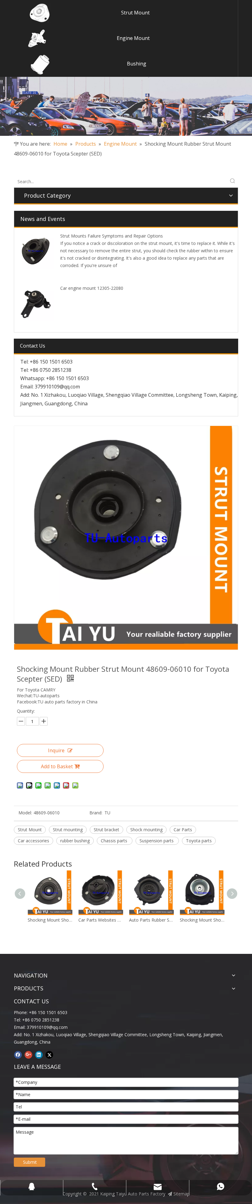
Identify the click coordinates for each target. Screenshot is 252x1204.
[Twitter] (49, 1055)
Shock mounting (146, 829)
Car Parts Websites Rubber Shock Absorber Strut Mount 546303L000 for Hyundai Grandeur (50, 920)
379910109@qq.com (57, 386)
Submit (30, 1162)
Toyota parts (199, 841)
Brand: (95, 813)
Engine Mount (133, 38)
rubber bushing (75, 841)
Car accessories (33, 841)
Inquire (56, 750)
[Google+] (28, 1055)
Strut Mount (135, 12)
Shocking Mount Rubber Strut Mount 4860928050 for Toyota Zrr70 (202, 920)
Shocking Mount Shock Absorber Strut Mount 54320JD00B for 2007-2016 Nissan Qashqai (152, 920)
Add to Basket (57, 766)
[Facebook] (18, 1055)
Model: (25, 813)
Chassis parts (114, 841)
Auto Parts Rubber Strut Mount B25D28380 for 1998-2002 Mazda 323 (101, 920)
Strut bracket (106, 829)
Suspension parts (157, 841)
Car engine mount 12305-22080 (91, 288)
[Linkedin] (39, 1055)
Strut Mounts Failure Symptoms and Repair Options (111, 236)
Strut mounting (68, 829)
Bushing (136, 63)
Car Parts (183, 829)
